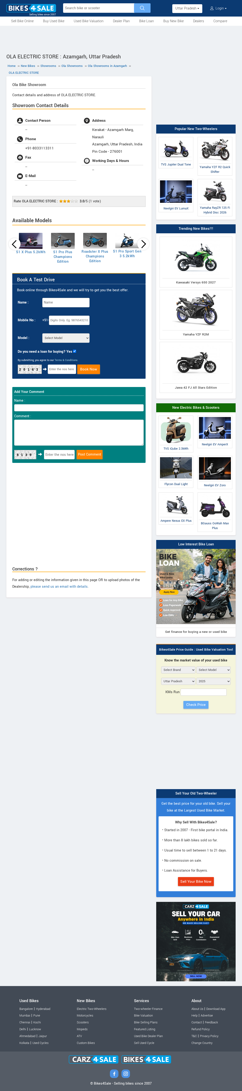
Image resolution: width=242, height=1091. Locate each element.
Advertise (207, 1015)
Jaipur (43, 1036)
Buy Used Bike (53, 21)
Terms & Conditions (66, 360)
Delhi (22, 1029)
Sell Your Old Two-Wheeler (196, 793)
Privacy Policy (209, 1036)
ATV (79, 1036)
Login (220, 8)
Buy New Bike (173, 21)
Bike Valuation (143, 1015)
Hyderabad (43, 1009)
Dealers (198, 21)
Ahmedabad (27, 1036)
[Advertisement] (121, 38)
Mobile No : (26, 320)
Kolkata (24, 1043)
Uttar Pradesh (186, 8)
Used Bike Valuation (89, 21)
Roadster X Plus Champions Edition (95, 256)
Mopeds (82, 1029)
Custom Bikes (86, 1043)
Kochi (37, 1022)
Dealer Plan (121, 21)
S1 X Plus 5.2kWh (30, 252)
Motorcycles (85, 1015)
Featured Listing (144, 1029)
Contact (196, 1022)
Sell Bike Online (22, 21)
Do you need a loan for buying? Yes (45, 351)
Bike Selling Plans (145, 1022)
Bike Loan (146, 21)
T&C (194, 1036)
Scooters (83, 1022)
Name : (23, 302)
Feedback (211, 1022)
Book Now (88, 369)
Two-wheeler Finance (148, 1009)
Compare (220, 21)
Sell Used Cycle (144, 1043)
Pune (36, 1015)
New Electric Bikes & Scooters (196, 407)
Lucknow (35, 1029)
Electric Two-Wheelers (91, 1009)
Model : (23, 337)
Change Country (201, 1043)
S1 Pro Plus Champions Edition (63, 257)
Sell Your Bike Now (196, 881)
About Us (197, 1009)
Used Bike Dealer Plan (148, 1036)
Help (194, 1015)
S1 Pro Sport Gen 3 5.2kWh (127, 254)
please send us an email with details (59, 586)
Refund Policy (200, 1029)
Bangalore (26, 1009)
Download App (215, 1009)
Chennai (24, 1022)
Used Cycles (40, 1043)
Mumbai (24, 1015)
